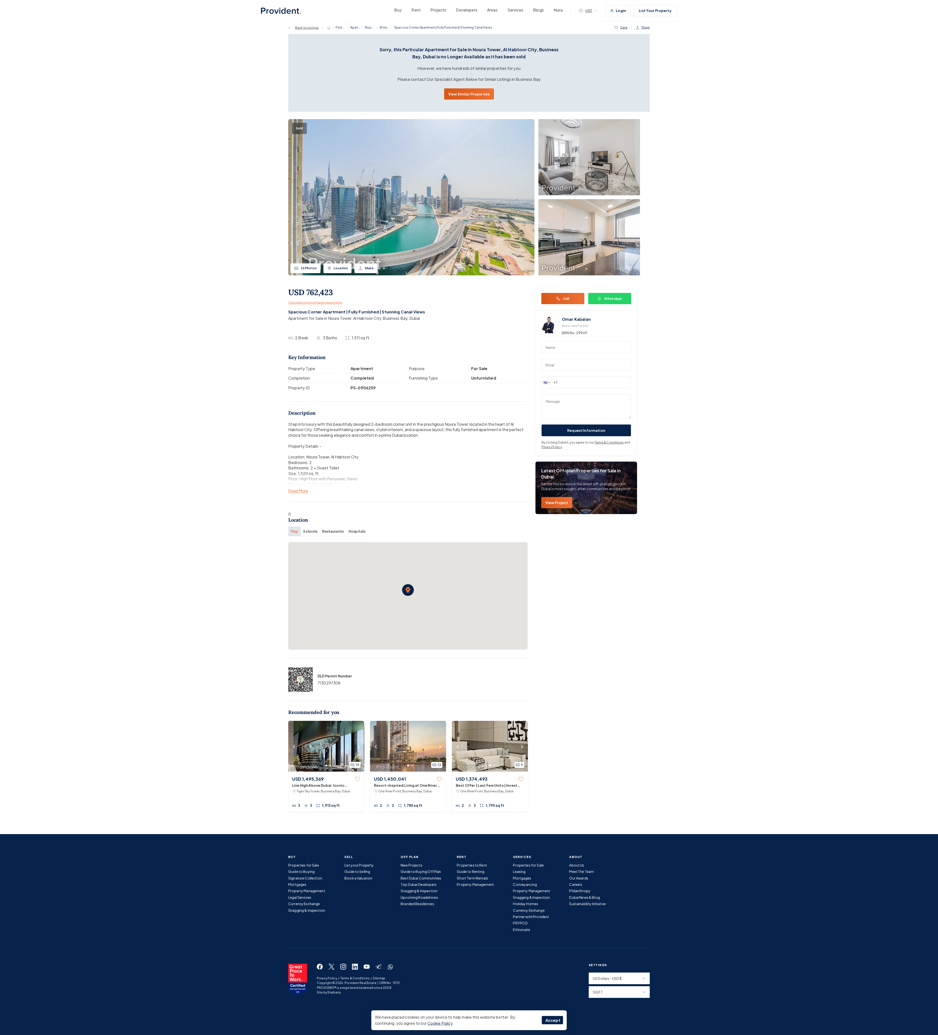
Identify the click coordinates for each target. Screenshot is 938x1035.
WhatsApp (613, 298)
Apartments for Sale (355, 27)
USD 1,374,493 (472, 779)
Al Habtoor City (384, 27)
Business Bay (370, 27)
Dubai (414, 318)
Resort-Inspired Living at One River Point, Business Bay (405, 785)
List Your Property (655, 10)
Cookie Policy (439, 1023)
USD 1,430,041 (390, 779)
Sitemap (379, 978)
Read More (298, 491)
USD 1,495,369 (308, 779)
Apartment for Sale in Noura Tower (319, 318)
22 (309, 268)
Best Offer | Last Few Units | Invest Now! (486, 785)
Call (566, 298)
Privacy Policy (552, 447)
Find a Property (340, 27)
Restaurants (333, 531)
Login (621, 10)
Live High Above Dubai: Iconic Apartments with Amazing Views (321, 785)
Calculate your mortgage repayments (315, 302)
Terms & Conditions (609, 442)
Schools (310, 531)
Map (294, 531)
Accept (552, 1020)
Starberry (334, 992)
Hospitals (357, 531)
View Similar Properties (469, 94)
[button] (408, 590)
